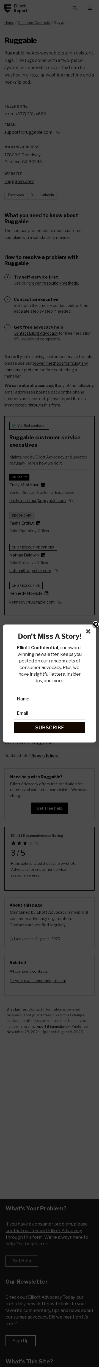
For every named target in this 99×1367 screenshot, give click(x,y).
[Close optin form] (89, 632)
